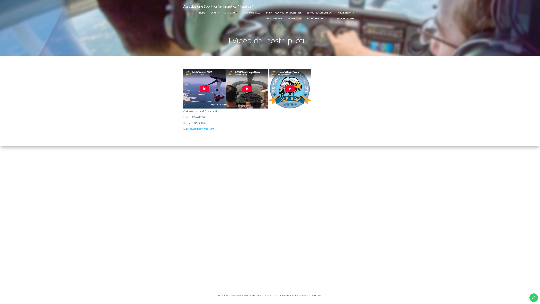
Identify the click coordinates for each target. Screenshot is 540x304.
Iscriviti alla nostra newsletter (284, 12)
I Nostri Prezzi (274, 18)
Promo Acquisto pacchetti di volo (306, 18)
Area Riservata (346, 12)
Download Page (251, 12)
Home (202, 12)
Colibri (318, 295)
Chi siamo (230, 12)
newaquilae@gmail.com (201, 128)
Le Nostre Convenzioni (319, 12)
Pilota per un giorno (342, 18)
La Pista (215, 12)
